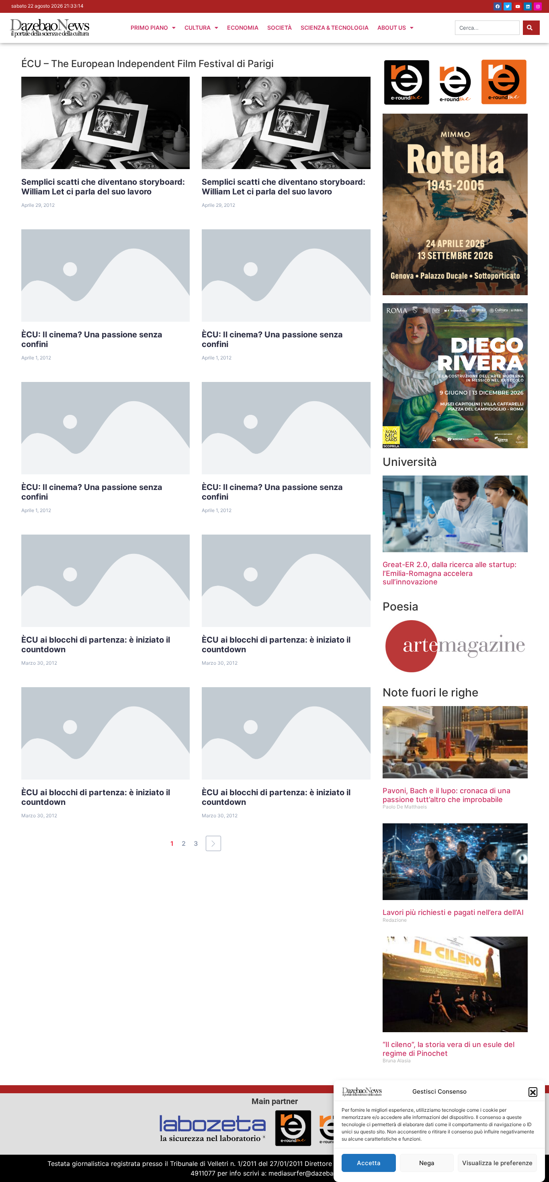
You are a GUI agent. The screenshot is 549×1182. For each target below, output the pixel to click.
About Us (391, 27)
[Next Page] (213, 843)
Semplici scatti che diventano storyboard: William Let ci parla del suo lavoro (103, 186)
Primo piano (149, 27)
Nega (426, 1163)
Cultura (197, 27)
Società (279, 27)
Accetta (369, 1163)
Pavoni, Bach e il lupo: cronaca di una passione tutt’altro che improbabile (446, 795)
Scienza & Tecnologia (335, 27)
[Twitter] (508, 6)
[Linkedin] (528, 6)
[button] (533, 1092)
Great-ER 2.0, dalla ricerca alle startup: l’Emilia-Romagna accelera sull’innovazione (449, 573)
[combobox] (487, 27)
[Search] (531, 27)
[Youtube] (518, 6)
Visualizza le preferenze (497, 1163)
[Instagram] (538, 6)
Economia (242, 27)
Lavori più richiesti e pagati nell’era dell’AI (453, 912)
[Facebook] (498, 6)
